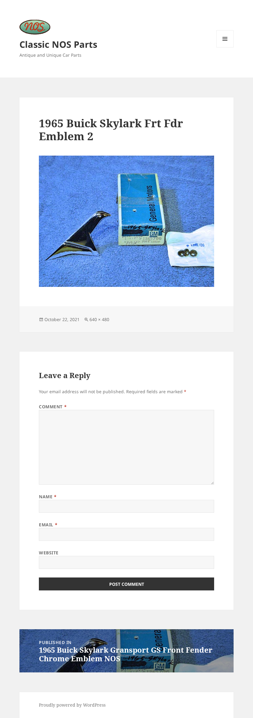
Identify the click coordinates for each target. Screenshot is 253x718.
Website (49, 553)
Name (47, 497)
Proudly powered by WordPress (72, 705)
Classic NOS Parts (58, 44)
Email (48, 525)
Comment (53, 407)
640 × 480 (99, 319)
